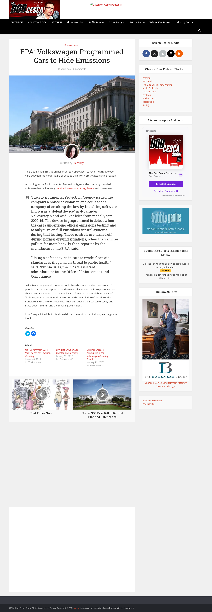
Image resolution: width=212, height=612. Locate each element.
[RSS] (179, 53)
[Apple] (162, 53)
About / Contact (185, 22)
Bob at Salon (137, 22)
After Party (115, 22)
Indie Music (96, 22)
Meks (76, 608)
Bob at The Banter (160, 22)
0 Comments (79, 69)
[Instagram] (171, 53)
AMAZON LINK (37, 22)
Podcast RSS (148, 403)
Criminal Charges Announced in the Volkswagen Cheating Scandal (97, 354)
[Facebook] (146, 53)
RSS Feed (147, 81)
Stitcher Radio (149, 91)
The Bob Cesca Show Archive (157, 84)
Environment (71, 45)
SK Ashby (78, 163)
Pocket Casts (149, 98)
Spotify (145, 105)
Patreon (146, 77)
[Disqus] (72, 465)
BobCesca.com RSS (152, 400)
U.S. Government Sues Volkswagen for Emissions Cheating (38, 352)
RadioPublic (148, 101)
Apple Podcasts (150, 88)
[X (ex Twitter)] (154, 53)
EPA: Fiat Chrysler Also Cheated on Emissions (67, 351)
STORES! (56, 22)
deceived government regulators (75, 188)
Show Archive (75, 22)
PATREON (17, 22)
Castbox (146, 94)
